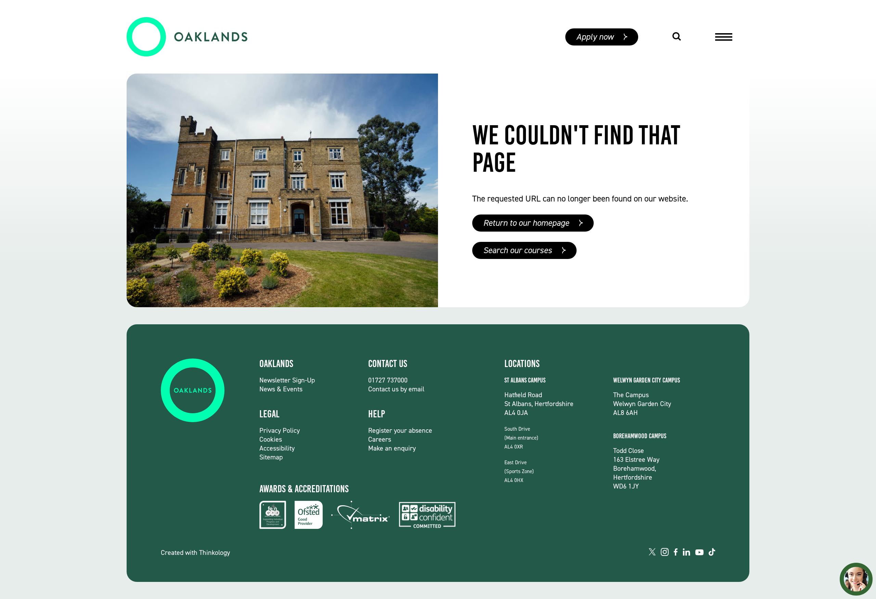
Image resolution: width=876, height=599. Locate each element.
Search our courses (517, 250)
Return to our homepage (526, 223)
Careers (379, 439)
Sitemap (271, 457)
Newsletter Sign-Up (287, 380)
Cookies (270, 439)
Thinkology (214, 552)
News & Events (280, 389)
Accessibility (277, 448)
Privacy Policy (279, 430)
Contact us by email (396, 389)
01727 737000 (388, 380)
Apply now (595, 36)
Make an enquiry (392, 448)
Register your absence (400, 430)
